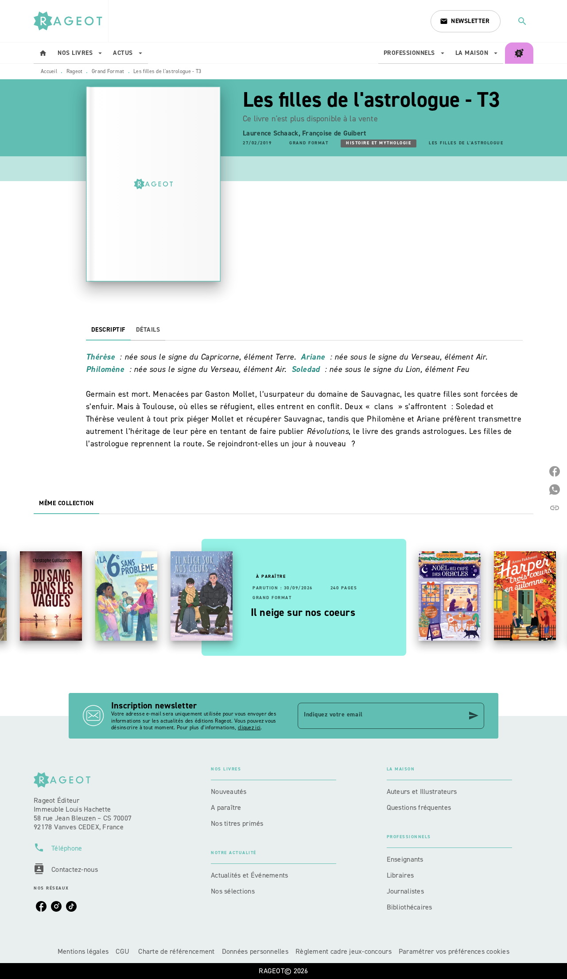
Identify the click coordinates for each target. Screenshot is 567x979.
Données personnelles (255, 951)
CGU (123, 951)
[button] (466, 21)
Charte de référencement (176, 951)
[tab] (43, 53)
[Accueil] (71, 21)
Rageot (74, 71)
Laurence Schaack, (272, 133)
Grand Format (108, 71)
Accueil (49, 71)
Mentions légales (83, 951)
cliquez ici (249, 727)
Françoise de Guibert (334, 133)
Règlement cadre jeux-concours (343, 951)
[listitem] (41, 906)
